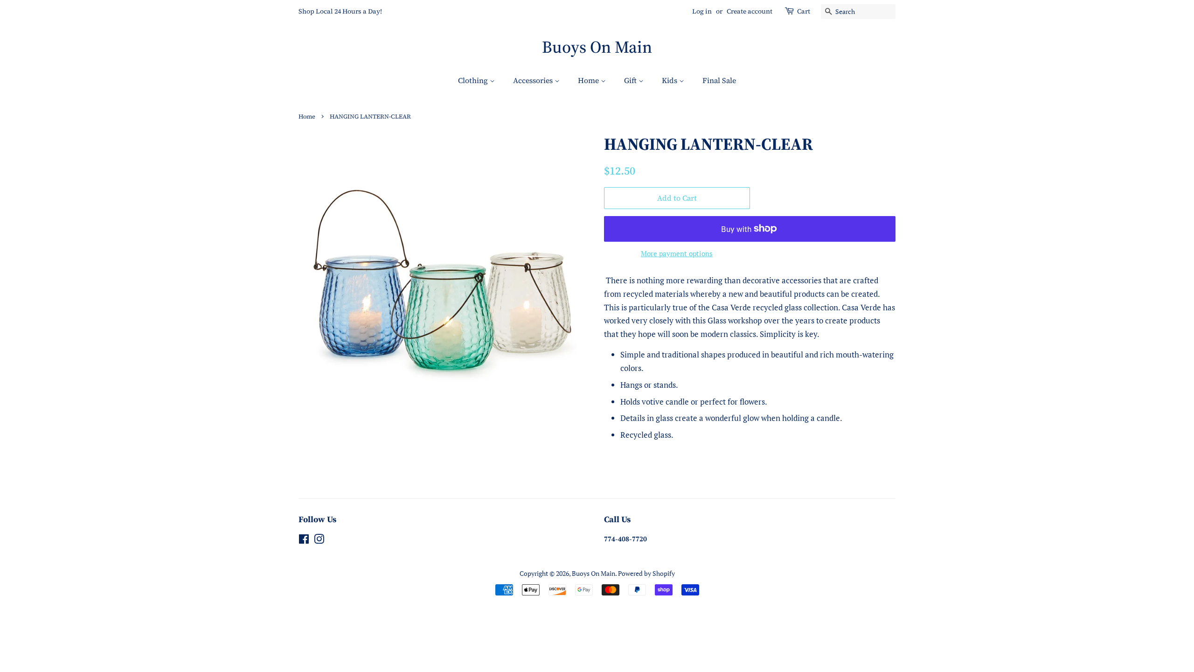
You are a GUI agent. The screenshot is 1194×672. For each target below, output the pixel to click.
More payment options (677, 253)
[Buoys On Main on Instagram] (319, 540)
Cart (803, 11)
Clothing (474, 80)
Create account (749, 11)
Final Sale (719, 80)
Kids (670, 80)
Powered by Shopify (646, 573)
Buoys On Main (597, 47)
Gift (631, 80)
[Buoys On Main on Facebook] (303, 540)
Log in (702, 11)
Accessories (534, 80)
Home (589, 80)
